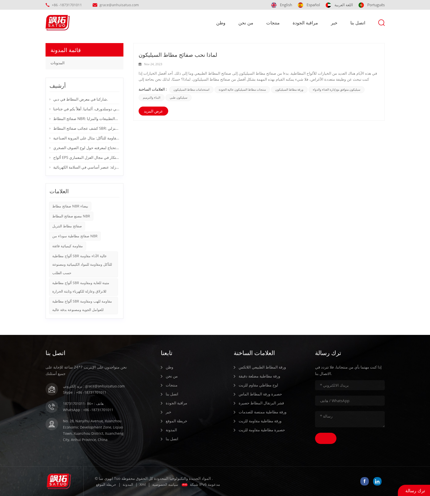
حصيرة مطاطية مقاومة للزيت (262, 429)
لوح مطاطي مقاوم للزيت (258, 384)
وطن (220, 23)
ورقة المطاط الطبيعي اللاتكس (262, 367)
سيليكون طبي (178, 97)
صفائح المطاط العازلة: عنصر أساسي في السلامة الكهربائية (86, 167)
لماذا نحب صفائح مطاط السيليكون (178, 54)
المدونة (171, 429)
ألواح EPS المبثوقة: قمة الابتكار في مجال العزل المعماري (86, 157)
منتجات (273, 23)
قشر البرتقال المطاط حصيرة (261, 402)
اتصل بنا (357, 23)
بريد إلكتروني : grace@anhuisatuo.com (94, 386)
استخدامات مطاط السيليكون (191, 89)
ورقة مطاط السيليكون (289, 89)
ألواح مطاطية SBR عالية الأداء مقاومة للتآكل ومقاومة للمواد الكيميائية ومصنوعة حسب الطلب (82, 264)
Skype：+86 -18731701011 (84, 392)
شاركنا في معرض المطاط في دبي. (80, 99)
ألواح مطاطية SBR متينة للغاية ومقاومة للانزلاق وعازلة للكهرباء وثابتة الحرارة (80, 287)
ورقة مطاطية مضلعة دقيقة (259, 375)
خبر (334, 23)
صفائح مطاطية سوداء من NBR (75, 236)
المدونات (57, 63)
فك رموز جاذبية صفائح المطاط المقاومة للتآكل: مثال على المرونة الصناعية (86, 137)
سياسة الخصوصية (165, 484)
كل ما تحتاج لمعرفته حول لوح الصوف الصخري (86, 147)
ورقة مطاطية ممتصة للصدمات (262, 411)
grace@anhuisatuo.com (119, 4)
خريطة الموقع (176, 420)
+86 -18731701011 (67, 4)
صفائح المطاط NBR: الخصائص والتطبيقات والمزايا (86, 118)
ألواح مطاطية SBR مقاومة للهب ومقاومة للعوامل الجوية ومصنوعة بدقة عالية (82, 305)
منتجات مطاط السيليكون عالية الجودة (242, 89)
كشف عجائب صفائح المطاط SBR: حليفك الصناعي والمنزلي (86, 128)
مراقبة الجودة (305, 23)
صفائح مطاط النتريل (67, 226)
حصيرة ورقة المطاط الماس (260, 393)
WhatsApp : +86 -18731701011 (88, 409)
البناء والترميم (151, 97)
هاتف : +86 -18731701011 (83, 403)
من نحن (245, 23)
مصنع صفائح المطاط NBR (71, 216)
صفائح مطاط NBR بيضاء (70, 206)
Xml (143, 484)
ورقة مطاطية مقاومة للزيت (260, 420)
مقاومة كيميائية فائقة (67, 246)
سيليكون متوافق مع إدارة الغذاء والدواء (336, 89)
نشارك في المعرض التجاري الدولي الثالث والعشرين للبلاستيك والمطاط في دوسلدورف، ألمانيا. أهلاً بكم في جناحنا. (86, 108)
